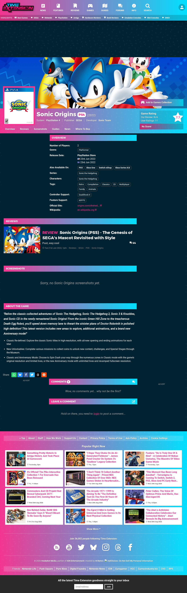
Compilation (93, 184)
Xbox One (90, 168)
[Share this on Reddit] (44, 374)
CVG (163, 568)
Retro (81, 184)
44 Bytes (99, 561)
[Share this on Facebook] (26, 374)
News (67, 129)
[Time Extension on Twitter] (81, 548)
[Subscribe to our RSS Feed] (56, 548)
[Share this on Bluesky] (20, 374)
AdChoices (113, 561)
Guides (55, 129)
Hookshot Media (49, 561)
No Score (146, 126)
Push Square (46, 568)
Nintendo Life (29, 568)
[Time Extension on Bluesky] (93, 548)
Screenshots (40, 129)
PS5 (81, 168)
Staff (40, 438)
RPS (171, 568)
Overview (10, 129)
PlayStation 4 (53, 120)
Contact (83, 438)
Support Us (70, 438)
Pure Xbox (61, 568)
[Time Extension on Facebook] (130, 548)
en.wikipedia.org (86, 209)
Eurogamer (121, 568)
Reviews (24, 129)
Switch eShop (105, 168)
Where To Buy (83, 129)
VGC (132, 568)
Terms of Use (115, 438)
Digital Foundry (78, 568)
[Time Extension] (18, 7)
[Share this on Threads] (38, 374)
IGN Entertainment (75, 561)
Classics (106, 184)
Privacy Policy (97, 438)
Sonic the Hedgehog (88, 173)
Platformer (84, 150)
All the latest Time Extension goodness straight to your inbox (93, 580)
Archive (144, 438)
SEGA (79, 120)
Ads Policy (131, 438)
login (96, 413)
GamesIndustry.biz (148, 568)
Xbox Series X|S (122, 168)
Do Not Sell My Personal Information (136, 561)
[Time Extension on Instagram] (105, 548)
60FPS (82, 200)
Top (23, 438)
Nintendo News (97, 568)
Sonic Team (104, 120)
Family (82, 189)
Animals (92, 189)
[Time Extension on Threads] (118, 548)
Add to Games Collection (158, 102)
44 (134, 243)
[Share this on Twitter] (32, 374)
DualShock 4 (84, 195)
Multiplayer (124, 184)
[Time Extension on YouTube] (69, 548)
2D (114, 184)
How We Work (53, 438)
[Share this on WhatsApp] (14, 374)
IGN (110, 568)
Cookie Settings (159, 438)
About (31, 438)
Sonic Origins (61, 114)
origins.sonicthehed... (88, 205)
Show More (93, 529)
